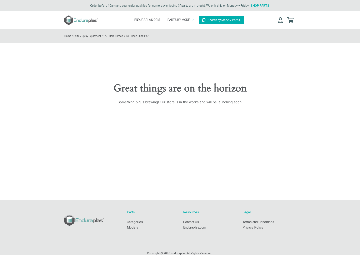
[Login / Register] (280, 20)
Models (132, 227)
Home (67, 36)
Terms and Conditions (258, 222)
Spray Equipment (91, 36)
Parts (77, 36)
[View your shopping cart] (290, 20)
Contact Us (191, 222)
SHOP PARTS (260, 5)
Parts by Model (180, 19)
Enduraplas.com (147, 19)
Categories (135, 222)
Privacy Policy (252, 227)
